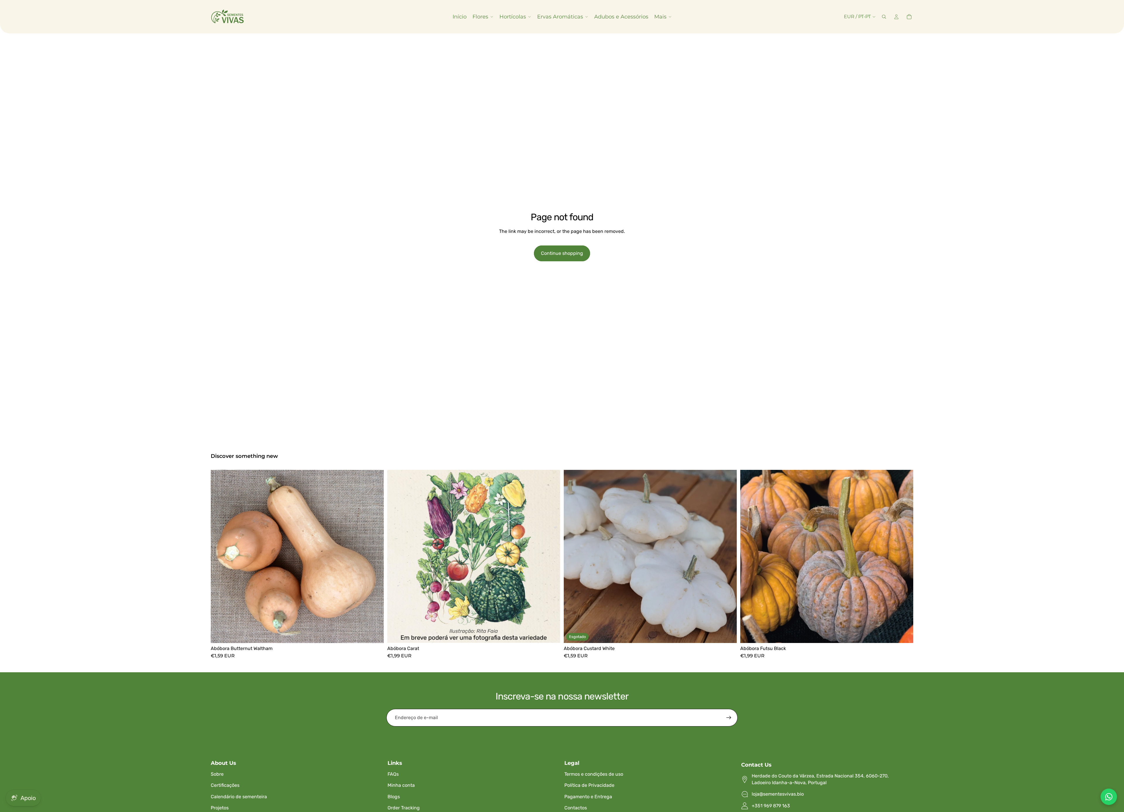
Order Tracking (404, 808)
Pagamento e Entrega (588, 796)
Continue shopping (562, 253)
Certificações (225, 785)
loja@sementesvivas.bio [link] (778, 794)
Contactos (575, 808)
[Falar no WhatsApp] (1109, 797)
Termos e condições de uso (593, 774)
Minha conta (401, 785)
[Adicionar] (551, 634)
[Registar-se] (729, 718)
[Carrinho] (909, 16)
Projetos (220, 808)
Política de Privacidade (589, 785)
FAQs (393, 774)
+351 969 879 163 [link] (771, 805)
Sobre (217, 774)
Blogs (394, 796)
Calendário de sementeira (239, 796)
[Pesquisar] (884, 16)
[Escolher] (374, 634)
